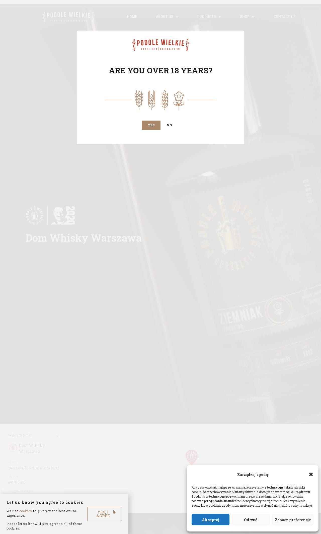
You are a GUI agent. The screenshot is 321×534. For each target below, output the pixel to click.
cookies (25, 511)
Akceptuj (210, 519)
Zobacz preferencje (293, 519)
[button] (310, 474)
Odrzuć (250, 519)
